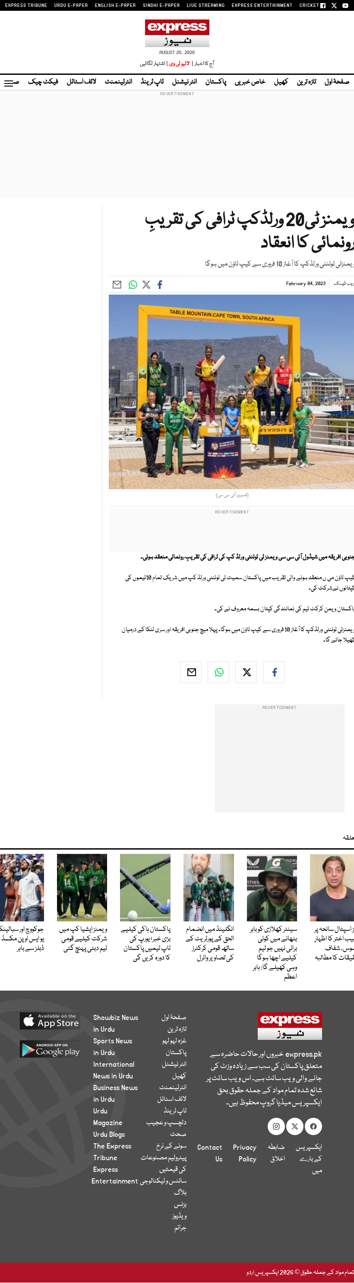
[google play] (56, 1048)
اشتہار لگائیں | (154, 64)
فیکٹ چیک (43, 82)
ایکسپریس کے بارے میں (309, 1159)
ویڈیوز (179, 1216)
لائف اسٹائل (81, 82)
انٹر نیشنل (184, 82)
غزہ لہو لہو (174, 1041)
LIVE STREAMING (206, 5)
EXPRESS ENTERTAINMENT (262, 5)
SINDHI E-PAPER (161, 5)
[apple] (56, 1020)
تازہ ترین (306, 82)
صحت (178, 1134)
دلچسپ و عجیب (166, 1123)
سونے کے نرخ (171, 1146)
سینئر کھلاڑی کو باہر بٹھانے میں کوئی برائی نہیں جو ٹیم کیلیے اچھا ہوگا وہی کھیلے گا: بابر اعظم (273, 953)
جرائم (180, 1228)
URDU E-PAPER (71, 5)
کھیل (281, 82)
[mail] (191, 672)
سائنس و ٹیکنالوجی (163, 1181)
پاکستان (215, 82)
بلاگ (180, 1193)
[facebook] (273, 672)
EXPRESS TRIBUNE (26, 5)
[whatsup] (218, 672)
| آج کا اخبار (202, 64)
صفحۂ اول (337, 82)
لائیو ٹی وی (179, 64)
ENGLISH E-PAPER (115, 5)
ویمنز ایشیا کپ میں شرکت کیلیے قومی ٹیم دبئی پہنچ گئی (83, 939)
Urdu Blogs (109, 1134)
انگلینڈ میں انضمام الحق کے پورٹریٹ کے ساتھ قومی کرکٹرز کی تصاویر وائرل (210, 943)
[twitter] (246, 672)
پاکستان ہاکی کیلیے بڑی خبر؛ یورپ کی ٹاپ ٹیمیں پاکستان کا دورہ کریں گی (146, 943)
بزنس (180, 1205)
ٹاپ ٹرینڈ (152, 82)
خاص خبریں (250, 82)
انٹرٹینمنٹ (118, 82)
